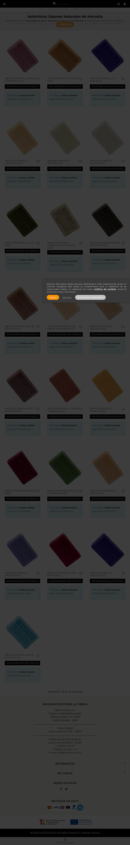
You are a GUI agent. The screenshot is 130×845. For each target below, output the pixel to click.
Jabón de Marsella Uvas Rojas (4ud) (61, 574)
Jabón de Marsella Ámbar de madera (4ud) (20, 79)
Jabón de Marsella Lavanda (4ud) (16, 574)
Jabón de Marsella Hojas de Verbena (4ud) (62, 491)
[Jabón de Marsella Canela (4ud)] (65, 55)
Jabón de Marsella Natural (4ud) (101, 327)
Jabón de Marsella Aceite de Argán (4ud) (105, 243)
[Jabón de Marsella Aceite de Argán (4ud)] (107, 220)
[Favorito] (38, 79)
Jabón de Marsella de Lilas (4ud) (103, 79)
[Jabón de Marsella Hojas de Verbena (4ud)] (65, 467)
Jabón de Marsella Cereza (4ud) (20, 491)
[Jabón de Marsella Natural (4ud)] (107, 303)
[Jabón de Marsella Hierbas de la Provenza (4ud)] (65, 220)
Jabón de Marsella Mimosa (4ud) (58, 161)
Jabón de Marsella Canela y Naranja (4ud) (63, 409)
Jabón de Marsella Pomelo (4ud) (101, 409)
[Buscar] (119, 4)
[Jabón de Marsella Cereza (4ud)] (22, 467)
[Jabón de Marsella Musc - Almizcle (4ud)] (22, 385)
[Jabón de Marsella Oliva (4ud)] (22, 220)
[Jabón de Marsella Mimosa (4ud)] (65, 137)
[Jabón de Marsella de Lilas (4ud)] (107, 55)
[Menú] (4, 4)
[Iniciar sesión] (125, 4)
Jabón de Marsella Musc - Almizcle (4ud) (20, 409)
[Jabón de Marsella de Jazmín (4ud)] (107, 467)
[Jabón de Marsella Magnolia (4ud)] (22, 137)
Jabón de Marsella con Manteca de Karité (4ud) (61, 327)
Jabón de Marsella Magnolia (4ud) (16, 161)
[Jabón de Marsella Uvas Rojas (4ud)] (65, 550)
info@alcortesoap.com (65, 749)
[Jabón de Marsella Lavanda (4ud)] (22, 550)
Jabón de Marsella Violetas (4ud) (101, 574)
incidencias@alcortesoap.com (65, 752)
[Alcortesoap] (61, 4)
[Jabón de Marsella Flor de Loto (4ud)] (22, 632)
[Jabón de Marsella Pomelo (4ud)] (107, 385)
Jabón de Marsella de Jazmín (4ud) (103, 491)
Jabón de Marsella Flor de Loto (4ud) (19, 656)
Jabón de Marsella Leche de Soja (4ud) (20, 327)
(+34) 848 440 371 (65, 746)
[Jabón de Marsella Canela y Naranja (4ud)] (65, 385)
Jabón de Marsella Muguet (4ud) (101, 161)
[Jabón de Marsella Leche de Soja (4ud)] (22, 303)
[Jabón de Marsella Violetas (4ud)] (107, 550)
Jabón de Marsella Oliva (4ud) (19, 243)
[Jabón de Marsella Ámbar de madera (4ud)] (22, 55)
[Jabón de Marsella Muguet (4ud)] (107, 137)
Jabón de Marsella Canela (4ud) (63, 79)
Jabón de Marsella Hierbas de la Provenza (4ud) (61, 245)
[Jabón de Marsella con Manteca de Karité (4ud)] (65, 303)
